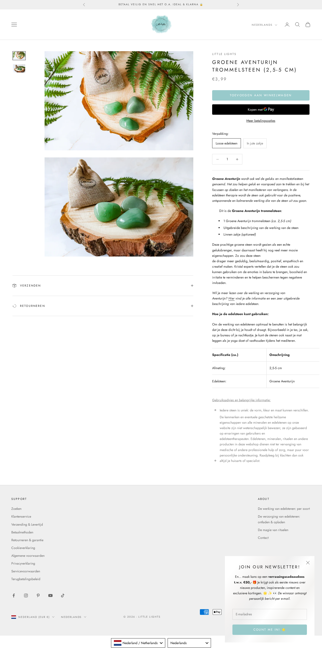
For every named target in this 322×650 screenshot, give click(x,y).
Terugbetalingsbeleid (25, 579)
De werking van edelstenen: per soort (284, 508)
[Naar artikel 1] (19, 55)
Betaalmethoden (22, 532)
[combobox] (138, 643)
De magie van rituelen (273, 530)
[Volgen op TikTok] (62, 595)
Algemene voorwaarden (28, 555)
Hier (231, 298)
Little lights (224, 54)
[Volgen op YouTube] (50, 595)
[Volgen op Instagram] (26, 595)
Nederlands (262, 25)
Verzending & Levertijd (27, 524)
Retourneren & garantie (27, 540)
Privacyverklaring (23, 563)
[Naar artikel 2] (19, 68)
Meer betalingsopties (260, 120)
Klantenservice (21, 516)
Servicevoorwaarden (25, 571)
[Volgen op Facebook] (13, 595)
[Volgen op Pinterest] (38, 595)
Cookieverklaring (23, 547)
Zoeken (16, 508)
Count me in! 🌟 (269, 629)
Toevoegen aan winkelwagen (261, 95)
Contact (263, 537)
